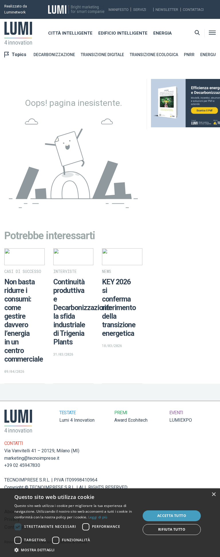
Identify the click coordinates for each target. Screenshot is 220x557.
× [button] (213, 494)
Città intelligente (70, 33)
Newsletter (167, 9)
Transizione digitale (102, 54)
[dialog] (110, 522)
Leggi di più (97, 517)
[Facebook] (209, 13)
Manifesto (119, 9)
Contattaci (193, 9)
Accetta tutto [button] (171, 515)
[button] (75, 550)
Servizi (139, 9)
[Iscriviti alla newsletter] (209, 6)
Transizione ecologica (154, 54)
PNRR (189, 54)
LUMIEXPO (180, 420)
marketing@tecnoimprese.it (31, 458)
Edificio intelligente (123, 33)
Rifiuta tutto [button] (171, 529)
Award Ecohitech (131, 420)
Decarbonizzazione (54, 54)
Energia (162, 33)
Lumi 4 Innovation (77, 420)
